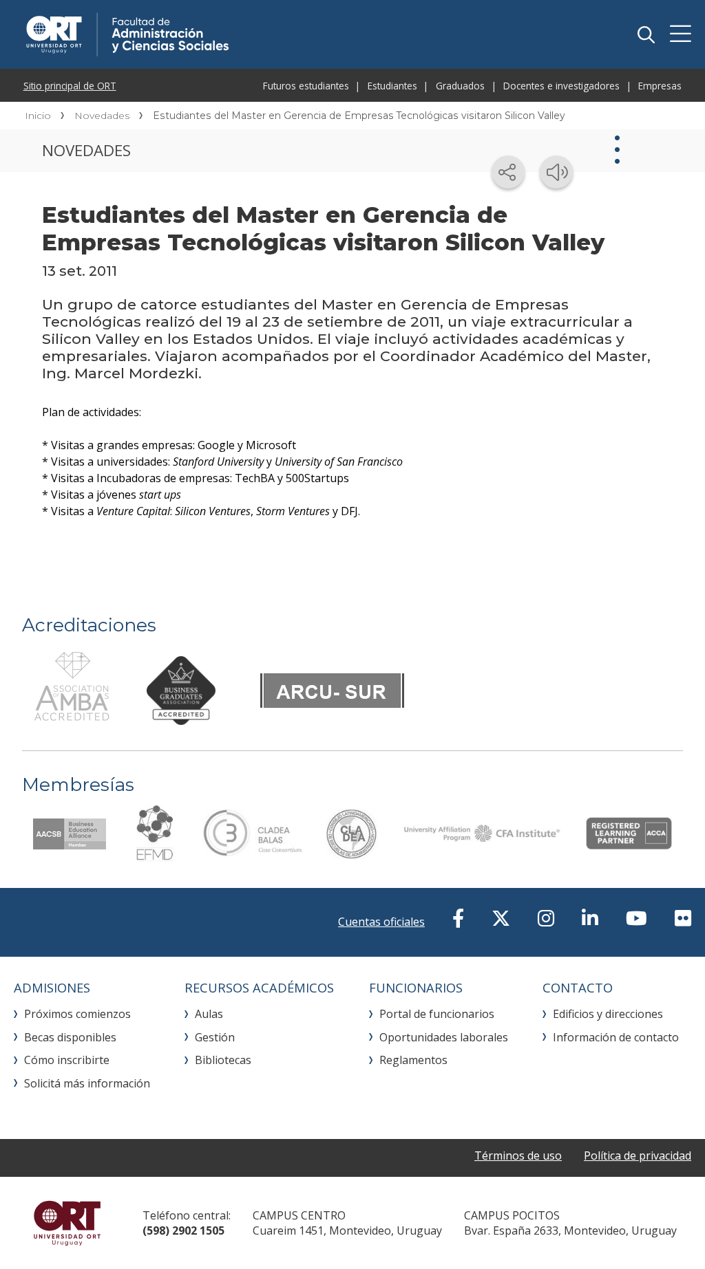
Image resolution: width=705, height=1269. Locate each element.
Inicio (38, 115)
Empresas (660, 85)
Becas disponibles (70, 1037)
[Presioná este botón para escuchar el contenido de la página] (556, 171)
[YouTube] (636, 918)
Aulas (209, 1013)
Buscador (646, 34)
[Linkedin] (590, 918)
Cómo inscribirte (66, 1059)
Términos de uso (518, 1155)
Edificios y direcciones (608, 1013)
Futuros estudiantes (306, 85)
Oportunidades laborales (443, 1037)
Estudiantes (392, 85)
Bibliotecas (223, 1059)
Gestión (215, 1037)
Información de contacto (616, 1037)
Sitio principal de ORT (69, 85)
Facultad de (228, 34)
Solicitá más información (87, 1083)
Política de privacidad (637, 1155)
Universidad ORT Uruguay (67, 1223)
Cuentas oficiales (381, 921)
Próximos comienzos (77, 1013)
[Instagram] (546, 918)
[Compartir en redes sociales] (508, 171)
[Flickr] (683, 918)
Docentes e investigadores (561, 85)
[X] (501, 918)
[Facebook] (458, 918)
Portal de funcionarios (436, 1013)
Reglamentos (413, 1059)
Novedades (101, 115)
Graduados (460, 85)
